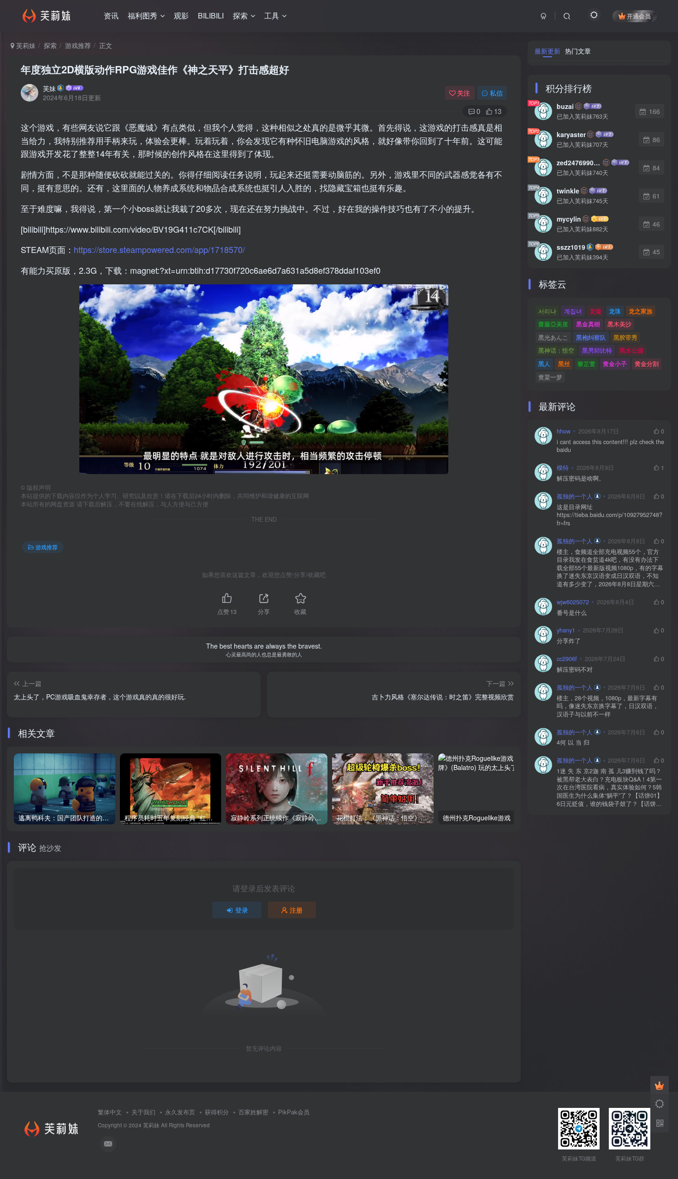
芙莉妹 (25, 45)
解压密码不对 (575, 670)
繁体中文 (110, 1111)
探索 (240, 15)
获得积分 (217, 1111)
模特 (563, 467)
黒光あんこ (553, 337)
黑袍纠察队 (591, 337)
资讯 (111, 15)
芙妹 (49, 88)
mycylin (569, 218)
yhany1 (566, 630)
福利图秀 (142, 15)
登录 (241, 909)
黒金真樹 (588, 323)
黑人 (544, 363)
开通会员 (639, 16)
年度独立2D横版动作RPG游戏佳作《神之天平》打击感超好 (155, 69)
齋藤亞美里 (553, 323)
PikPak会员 (293, 1111)
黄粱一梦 (550, 377)
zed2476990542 (579, 162)
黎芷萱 (586, 363)
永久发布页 (180, 1111)
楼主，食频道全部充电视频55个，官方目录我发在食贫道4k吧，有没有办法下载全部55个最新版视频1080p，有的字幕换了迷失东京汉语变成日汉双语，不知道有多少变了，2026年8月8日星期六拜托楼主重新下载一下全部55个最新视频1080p (610, 568)
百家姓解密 (253, 1111)
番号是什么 (572, 613)
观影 (181, 15)
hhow (564, 431)
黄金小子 (615, 363)
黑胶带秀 (625, 337)
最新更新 (547, 50)
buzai (565, 106)
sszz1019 (571, 247)
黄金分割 (647, 363)
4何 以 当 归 (573, 742)
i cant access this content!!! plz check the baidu (610, 446)
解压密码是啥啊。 (581, 478)
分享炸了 (569, 641)
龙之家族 (641, 311)
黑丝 (564, 363)
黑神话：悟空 (556, 350)
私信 (496, 92)
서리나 (547, 311)
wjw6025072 (573, 602)
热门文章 (578, 50)
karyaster (571, 134)
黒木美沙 (619, 323)
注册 (296, 909)
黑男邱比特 (597, 350)
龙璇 (595, 311)
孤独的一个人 (575, 496)
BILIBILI (211, 15)
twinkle (568, 190)
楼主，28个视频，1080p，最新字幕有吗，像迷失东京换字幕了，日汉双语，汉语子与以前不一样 (608, 706)
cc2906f (567, 659)
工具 (271, 15)
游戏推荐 (78, 45)
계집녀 (573, 311)
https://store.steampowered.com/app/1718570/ (159, 249)
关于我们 (143, 1111)
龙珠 (615, 311)
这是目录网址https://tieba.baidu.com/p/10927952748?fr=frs (609, 515)
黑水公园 (631, 350)
